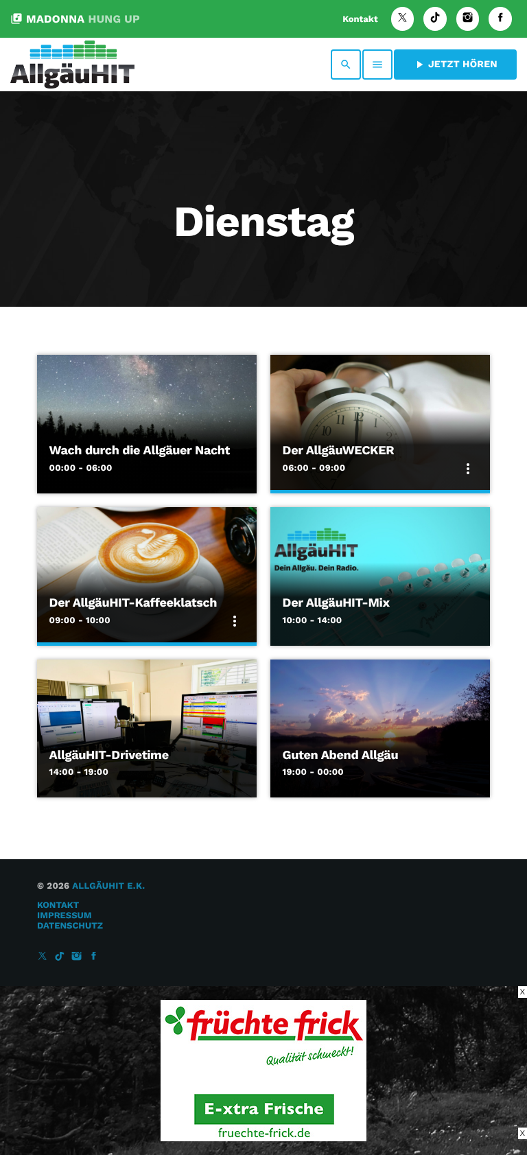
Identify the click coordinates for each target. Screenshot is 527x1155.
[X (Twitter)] (402, 19)
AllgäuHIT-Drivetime (109, 755)
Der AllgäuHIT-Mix (336, 603)
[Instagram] (468, 19)
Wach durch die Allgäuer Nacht (139, 450)
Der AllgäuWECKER (339, 450)
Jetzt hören (455, 64)
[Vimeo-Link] (72, 64)
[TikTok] (435, 19)
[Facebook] (500, 19)
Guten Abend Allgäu (341, 755)
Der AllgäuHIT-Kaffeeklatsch (133, 603)
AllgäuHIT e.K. (108, 886)
